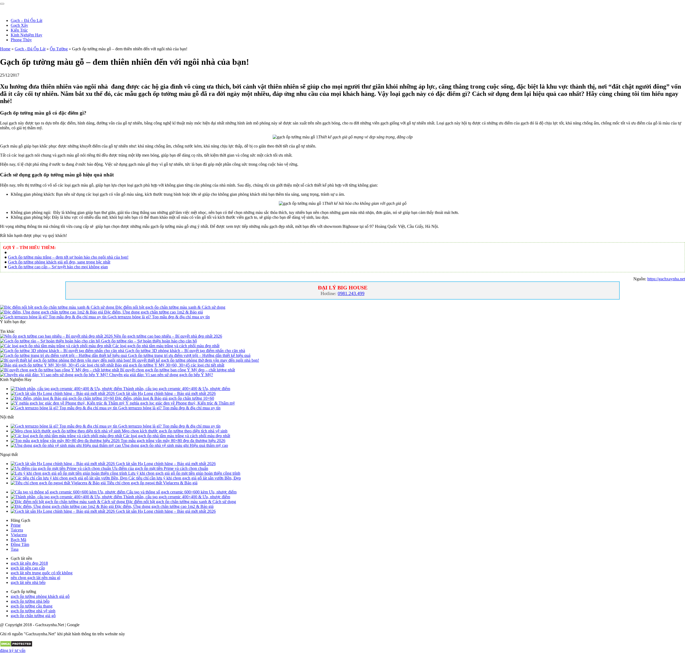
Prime (16, 525)
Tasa (14, 549)
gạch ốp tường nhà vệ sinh (33, 611)
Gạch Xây (19, 25)
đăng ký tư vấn (12, 650)
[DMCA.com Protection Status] (16, 645)
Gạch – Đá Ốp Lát (26, 20)
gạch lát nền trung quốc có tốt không (42, 573)
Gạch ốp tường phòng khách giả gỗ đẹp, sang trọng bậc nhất (59, 262)
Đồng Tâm (20, 544)
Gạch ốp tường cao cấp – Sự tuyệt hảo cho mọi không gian (58, 267)
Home (5, 49)
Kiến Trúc (19, 30)
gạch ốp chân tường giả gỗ (33, 615)
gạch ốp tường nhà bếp (30, 601)
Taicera (17, 530)
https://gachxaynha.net (666, 279)
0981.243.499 (351, 293)
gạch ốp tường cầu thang (31, 606)
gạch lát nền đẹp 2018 (29, 563)
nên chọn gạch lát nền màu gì (35, 577)
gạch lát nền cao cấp (28, 568)
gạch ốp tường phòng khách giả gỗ (40, 596)
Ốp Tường (59, 49)
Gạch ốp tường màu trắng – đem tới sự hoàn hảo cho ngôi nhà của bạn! (68, 257)
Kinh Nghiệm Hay (26, 35)
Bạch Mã (18, 539)
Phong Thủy (21, 39)
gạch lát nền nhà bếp (28, 582)
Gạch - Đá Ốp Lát (30, 49)
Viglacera (19, 535)
